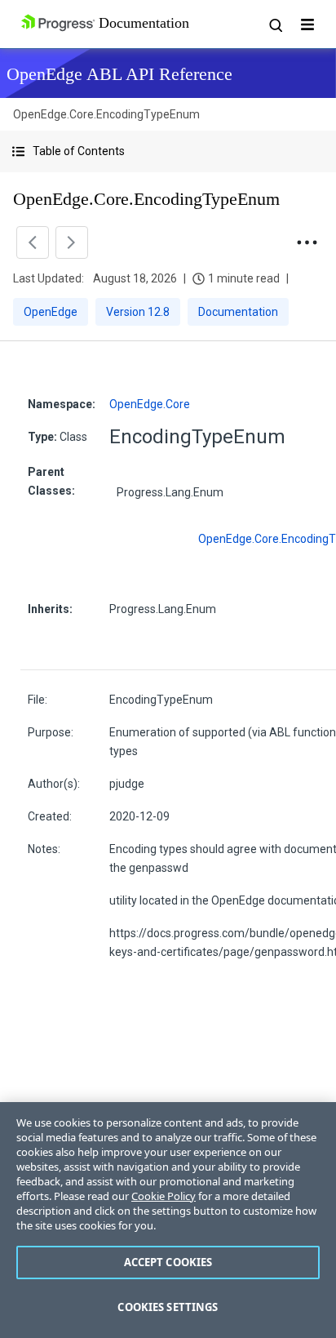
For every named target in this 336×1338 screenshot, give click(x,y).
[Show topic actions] (306, 242)
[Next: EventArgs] (71, 242)
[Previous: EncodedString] (32, 242)
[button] (168, 151)
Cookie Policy (163, 1196)
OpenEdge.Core (149, 404)
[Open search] (275, 24)
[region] (168, 1220)
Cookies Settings (167, 1307)
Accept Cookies (168, 1262)
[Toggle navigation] (307, 24)
